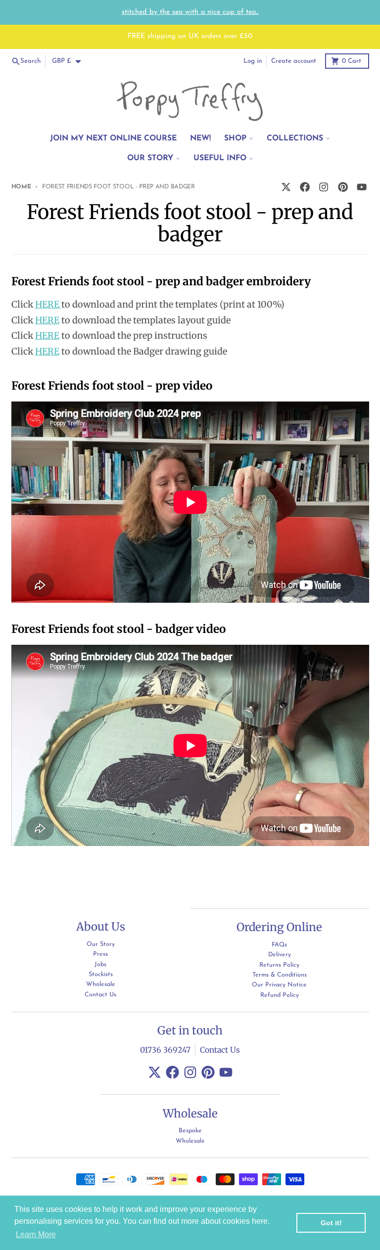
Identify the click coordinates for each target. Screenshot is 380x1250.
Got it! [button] (331, 1223)
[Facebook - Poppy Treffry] (305, 186)
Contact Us (220, 1050)
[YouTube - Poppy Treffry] (361, 186)
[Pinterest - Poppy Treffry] (342, 186)
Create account (293, 61)
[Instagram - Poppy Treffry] (324, 186)
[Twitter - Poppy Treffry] (286, 186)
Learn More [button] (36, 1234)
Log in (252, 61)
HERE (48, 304)
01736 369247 (165, 1050)
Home (21, 187)
